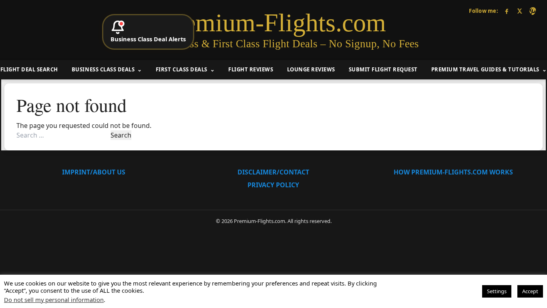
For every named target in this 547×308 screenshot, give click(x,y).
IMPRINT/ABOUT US (93, 172)
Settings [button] (497, 291)
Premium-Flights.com (273, 23)
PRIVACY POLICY (273, 184)
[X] (519, 11)
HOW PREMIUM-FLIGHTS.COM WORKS (453, 172)
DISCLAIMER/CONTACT (273, 172)
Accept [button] (530, 291)
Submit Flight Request (383, 69)
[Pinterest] (532, 11)
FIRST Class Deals (181, 69)
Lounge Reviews (311, 69)
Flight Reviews (250, 69)
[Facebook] (507, 11)
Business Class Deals (103, 69)
